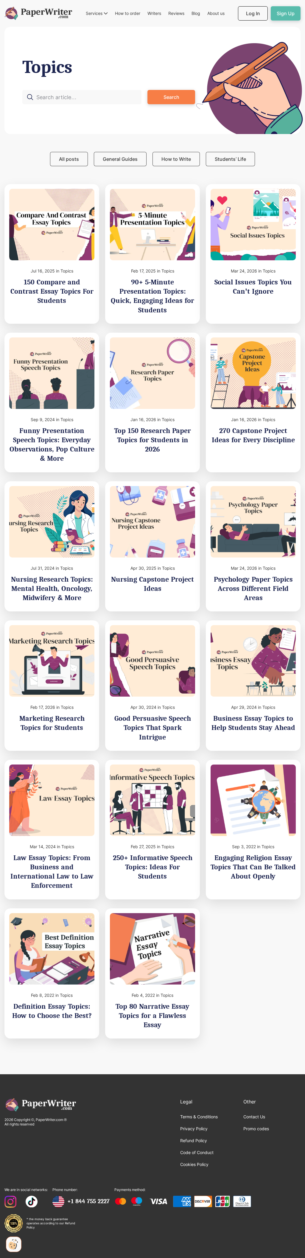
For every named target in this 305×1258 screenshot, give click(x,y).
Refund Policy (193, 1140)
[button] (96, 13)
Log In (253, 13)
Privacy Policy (194, 1128)
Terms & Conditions (199, 1116)
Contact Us (254, 1116)
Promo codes (256, 1128)
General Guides (120, 159)
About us (216, 13)
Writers (154, 13)
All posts (69, 159)
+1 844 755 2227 (88, 1201)
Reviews (176, 13)
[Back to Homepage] (38, 13)
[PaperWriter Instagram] (10, 1202)
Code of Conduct (197, 1152)
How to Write (176, 159)
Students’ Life (230, 159)
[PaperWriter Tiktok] (32, 1202)
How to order (127, 13)
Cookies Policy (194, 1164)
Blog (196, 13)
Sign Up (286, 13)
